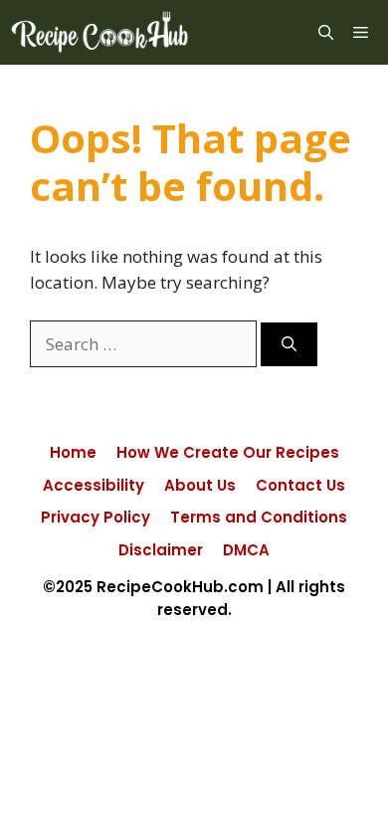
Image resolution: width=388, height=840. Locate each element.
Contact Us (300, 485)
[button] (325, 32)
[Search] (289, 344)
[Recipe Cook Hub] (100, 32)
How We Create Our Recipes (227, 452)
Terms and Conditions (258, 517)
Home (73, 452)
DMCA (246, 549)
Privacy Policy (95, 517)
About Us (200, 485)
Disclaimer (160, 549)
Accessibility (93, 485)
